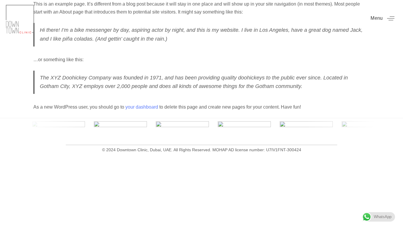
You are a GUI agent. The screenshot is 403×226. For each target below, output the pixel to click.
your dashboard (141, 106)
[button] (385, 18)
